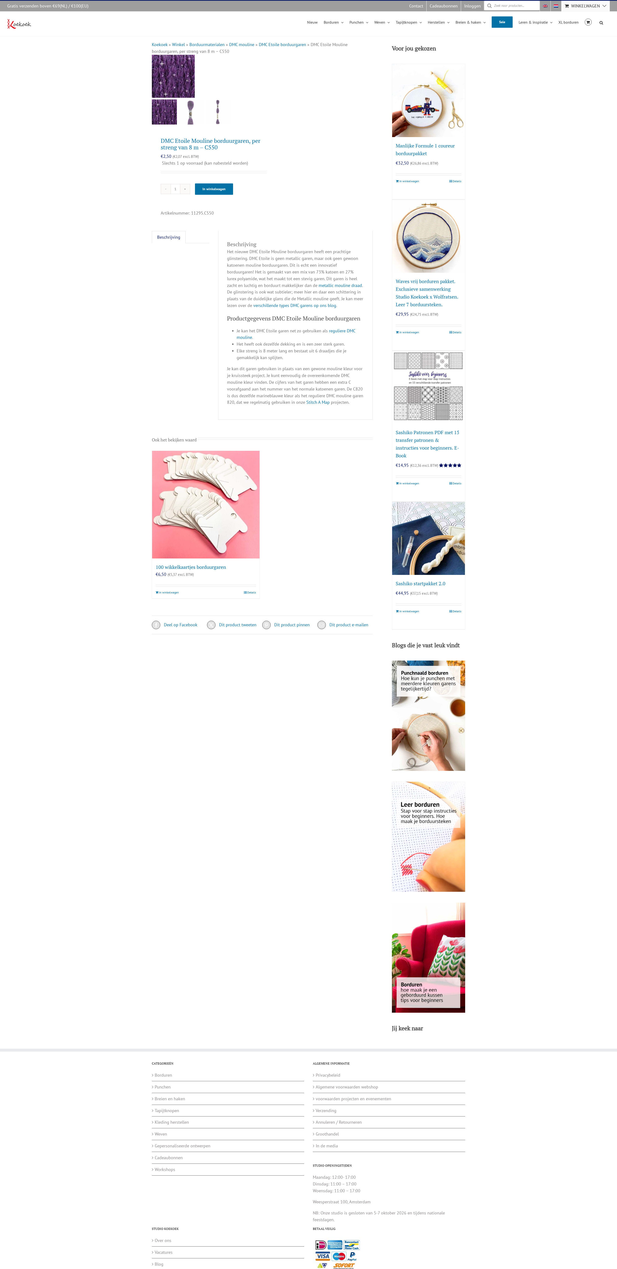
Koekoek (160, 44)
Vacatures (164, 1252)
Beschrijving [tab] (168, 237)
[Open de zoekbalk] (601, 22)
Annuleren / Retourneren (339, 1122)
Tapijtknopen (167, 1110)
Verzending (326, 1110)
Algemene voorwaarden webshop (347, 1087)
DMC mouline (241, 44)
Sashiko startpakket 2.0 (420, 583)
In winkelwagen (214, 189)
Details (251, 592)
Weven (161, 1134)
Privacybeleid (328, 1075)
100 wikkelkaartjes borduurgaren (191, 567)
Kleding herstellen (172, 1122)
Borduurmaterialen (207, 44)
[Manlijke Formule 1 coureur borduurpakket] (428, 100)
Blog (159, 1264)
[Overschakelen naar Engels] (545, 6)
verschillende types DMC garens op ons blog (294, 305)
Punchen (163, 1087)
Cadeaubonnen (169, 1157)
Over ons (163, 1240)
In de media (327, 1146)
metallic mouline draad (340, 285)
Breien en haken (170, 1099)
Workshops (165, 1169)
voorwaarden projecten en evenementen (353, 1099)
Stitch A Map (318, 402)
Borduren (163, 1075)
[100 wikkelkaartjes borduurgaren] (206, 504)
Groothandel (327, 1134)
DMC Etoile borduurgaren (282, 44)
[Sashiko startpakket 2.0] (428, 538)
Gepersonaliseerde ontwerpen (182, 1146)
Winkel (178, 44)
